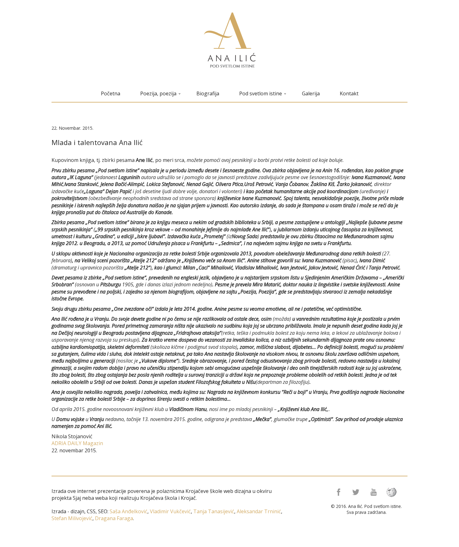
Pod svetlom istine (260, 93)
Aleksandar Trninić (258, 511)
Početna (110, 93)
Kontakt (349, 93)
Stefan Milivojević (72, 518)
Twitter (356, 492)
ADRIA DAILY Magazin (77, 443)
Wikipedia (393, 492)
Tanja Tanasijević (213, 511)
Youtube (375, 492)
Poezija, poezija (158, 93)
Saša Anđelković (128, 511)
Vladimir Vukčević (170, 511)
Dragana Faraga (113, 518)
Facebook (338, 492)
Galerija (311, 93)
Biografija (207, 93)
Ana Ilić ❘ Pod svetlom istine (229, 40)
